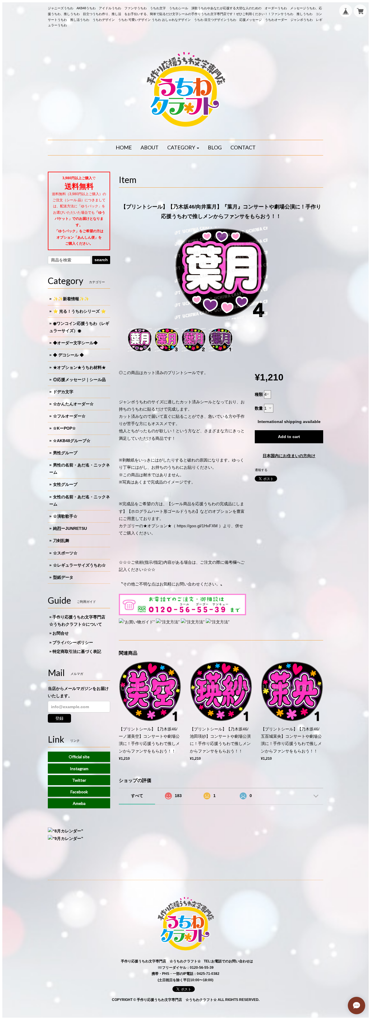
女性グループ (65, 484)
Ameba (79, 803)
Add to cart (289, 436)
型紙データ (63, 577)
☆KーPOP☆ (64, 428)
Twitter (79, 780)
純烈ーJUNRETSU (70, 528)
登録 (59, 718)
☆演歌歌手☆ (65, 516)
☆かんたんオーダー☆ (73, 404)
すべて (137, 795)
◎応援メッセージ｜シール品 (79, 379)
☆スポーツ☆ (65, 553)
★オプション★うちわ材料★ (79, 367)
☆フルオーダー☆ (69, 416)
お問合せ (60, 633)
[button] (183, 147)
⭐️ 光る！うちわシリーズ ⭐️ (79, 311)
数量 (259, 408)
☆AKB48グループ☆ (71, 440)
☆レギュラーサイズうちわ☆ (79, 565)
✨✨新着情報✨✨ (71, 298)
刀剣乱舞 (61, 540)
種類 (259, 394)
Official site (79, 756)
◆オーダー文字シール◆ (75, 342)
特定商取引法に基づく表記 (76, 651)
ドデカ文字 (63, 391)
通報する (261, 470)
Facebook (79, 791)
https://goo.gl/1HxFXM (197, 525)
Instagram (79, 768)
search (101, 259)
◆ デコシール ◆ (68, 355)
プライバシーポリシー (72, 642)
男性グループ (65, 453)
